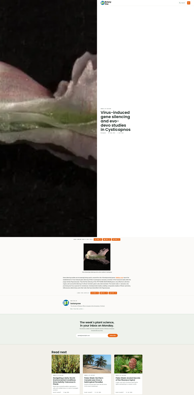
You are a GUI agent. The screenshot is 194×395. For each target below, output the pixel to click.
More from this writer (77, 308)
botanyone (103, 132)
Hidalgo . (119, 277)
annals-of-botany (106, 108)
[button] (188, 3)
